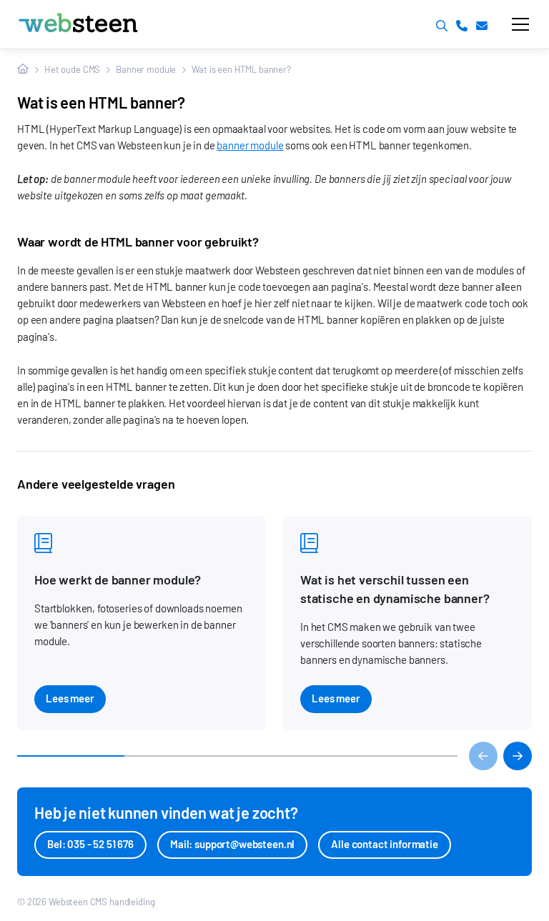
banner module (250, 145)
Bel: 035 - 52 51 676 (90, 843)
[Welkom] (23, 69)
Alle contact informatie (384, 843)
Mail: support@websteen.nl (232, 843)
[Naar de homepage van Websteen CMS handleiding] (112, 24)
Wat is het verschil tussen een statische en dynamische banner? (394, 589)
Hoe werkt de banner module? (117, 579)
